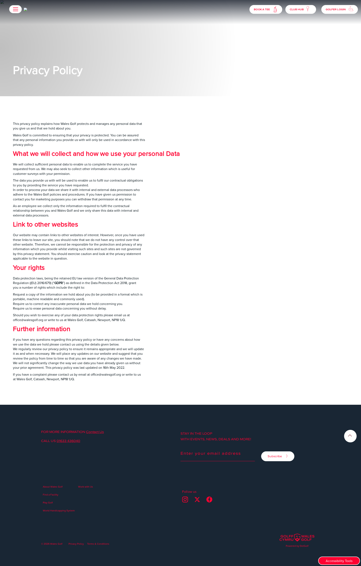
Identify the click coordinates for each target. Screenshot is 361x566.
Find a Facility (50, 494)
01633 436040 (68, 440)
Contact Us (95, 431)
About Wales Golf (52, 486)
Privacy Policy (76, 544)
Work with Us (85, 486)
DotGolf (304, 546)
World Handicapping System (59, 510)
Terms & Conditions (98, 544)
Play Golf (48, 502)
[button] (15, 9)
